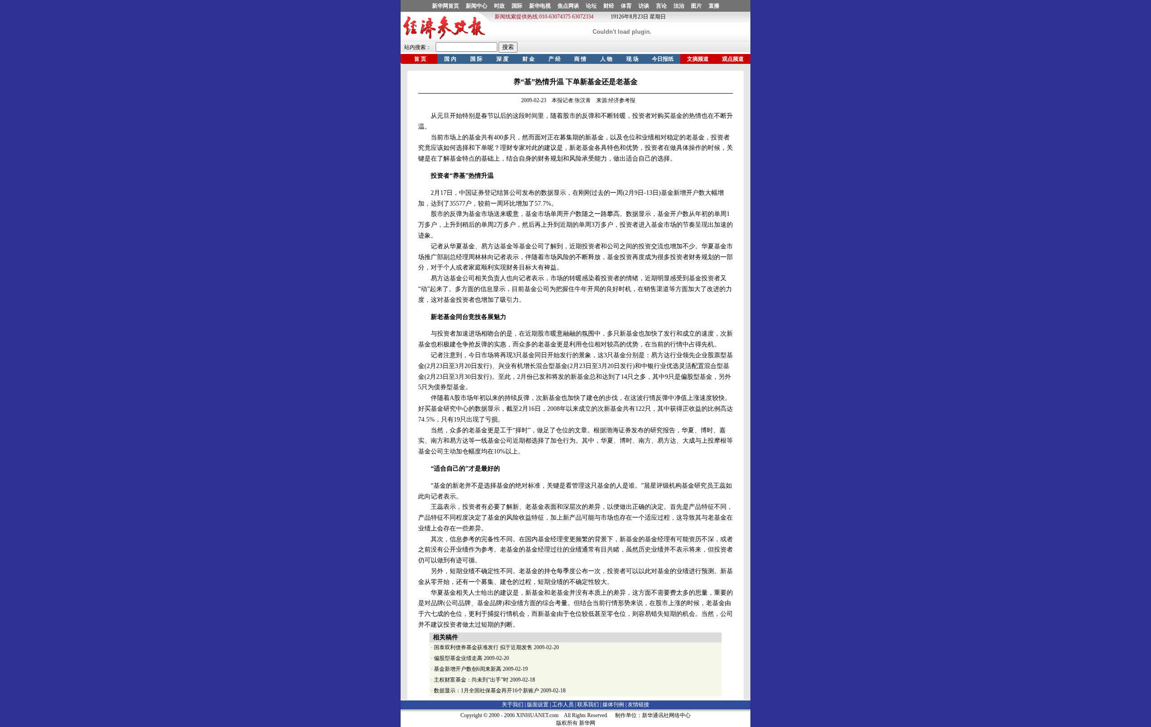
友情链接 (638, 704)
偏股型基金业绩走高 (458, 658)
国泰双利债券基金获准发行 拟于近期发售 (483, 647)
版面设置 (538, 704)
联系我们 (588, 704)
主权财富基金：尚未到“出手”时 (471, 680)
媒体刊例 (613, 704)
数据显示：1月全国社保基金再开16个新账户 (486, 690)
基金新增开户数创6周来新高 (467, 669)
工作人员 (563, 704)
